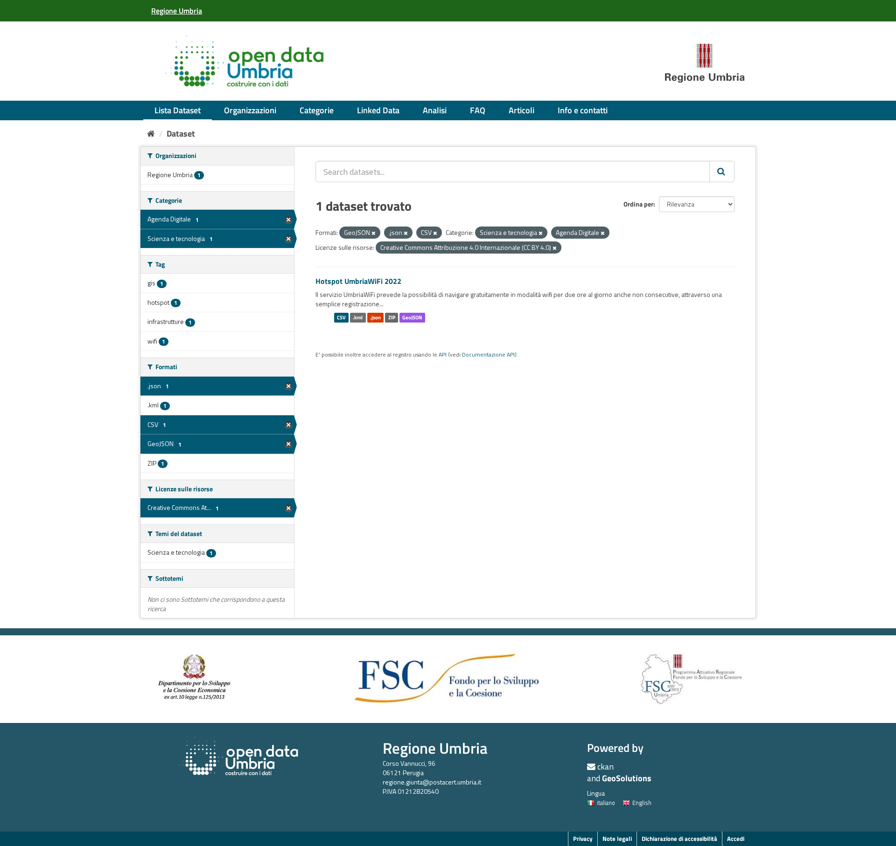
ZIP (391, 317)
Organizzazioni (250, 110)
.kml (358, 317)
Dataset (181, 133)
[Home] (151, 133)
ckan (605, 766)
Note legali (617, 838)
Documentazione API (488, 355)
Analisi (435, 110)
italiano (606, 802)
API (443, 355)
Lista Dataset (177, 110)
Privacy (583, 838)
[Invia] (722, 171)
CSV (341, 317)
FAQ (477, 110)
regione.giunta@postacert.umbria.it (432, 782)
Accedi (735, 838)
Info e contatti (583, 110)
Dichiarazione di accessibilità (679, 838)
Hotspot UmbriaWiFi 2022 (358, 281)
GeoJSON (412, 317)
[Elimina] (373, 233)
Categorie (317, 110)
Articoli (521, 110)
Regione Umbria (435, 748)
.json (375, 317)
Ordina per (638, 204)
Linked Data (378, 110)
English (641, 802)
